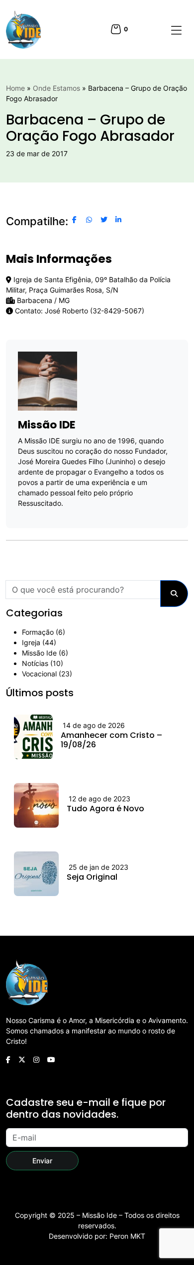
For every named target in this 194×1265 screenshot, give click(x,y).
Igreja (31, 642)
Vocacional (39, 673)
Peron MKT (127, 1236)
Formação (38, 632)
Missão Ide (39, 653)
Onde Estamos (56, 88)
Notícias (35, 663)
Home (15, 88)
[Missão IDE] (23, 29)
